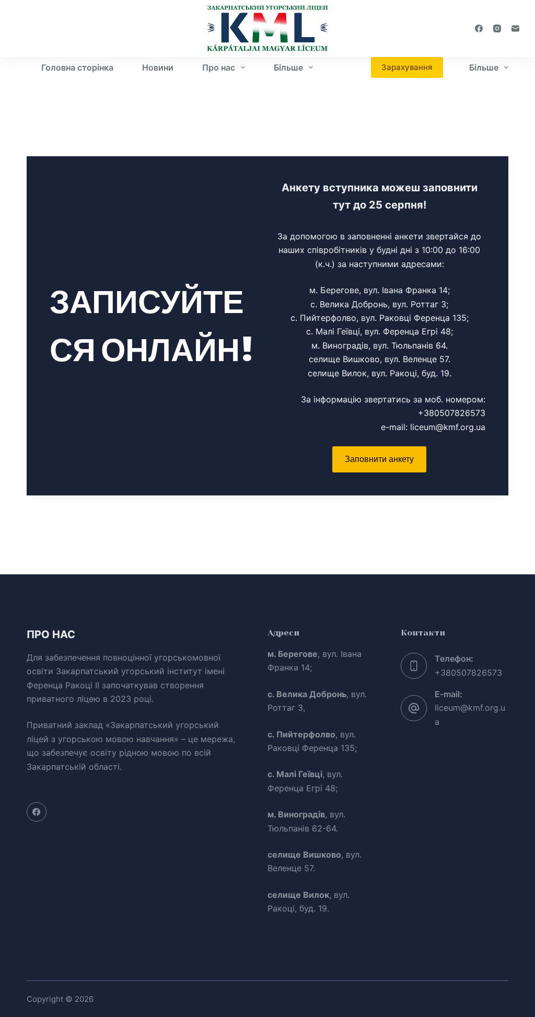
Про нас (218, 67)
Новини (157, 67)
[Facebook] (479, 28)
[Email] (515, 28)
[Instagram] (497, 28)
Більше (288, 67)
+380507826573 (468, 672)
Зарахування (407, 67)
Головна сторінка (77, 67)
